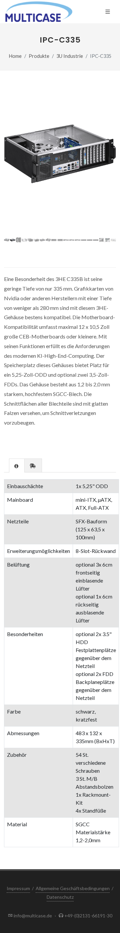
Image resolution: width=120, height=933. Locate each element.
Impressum (18, 888)
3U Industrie (69, 56)
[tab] (17, 465)
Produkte (39, 56)
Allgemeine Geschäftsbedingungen (73, 888)
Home (15, 56)
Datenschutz (60, 897)
